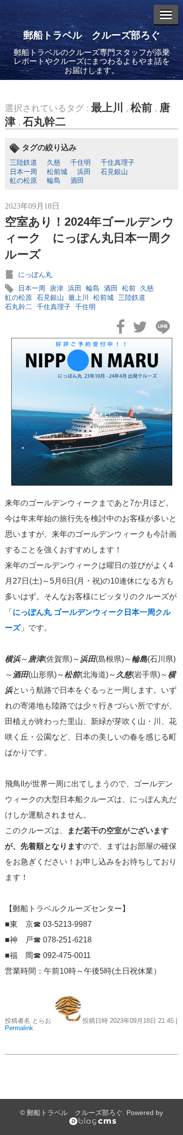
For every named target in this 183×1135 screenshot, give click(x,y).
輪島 (54, 180)
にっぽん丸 (35, 274)
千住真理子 (118, 162)
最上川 (107, 107)
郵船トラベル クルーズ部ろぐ (91, 35)
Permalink (19, 1028)
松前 (141, 107)
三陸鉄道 (23, 162)
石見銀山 (114, 172)
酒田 (77, 180)
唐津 (56, 288)
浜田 (84, 172)
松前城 (57, 172)
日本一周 (23, 172)
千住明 (80, 162)
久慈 (54, 162)
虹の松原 (23, 180)
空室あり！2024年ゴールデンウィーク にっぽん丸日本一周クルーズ (89, 238)
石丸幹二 (44, 122)
